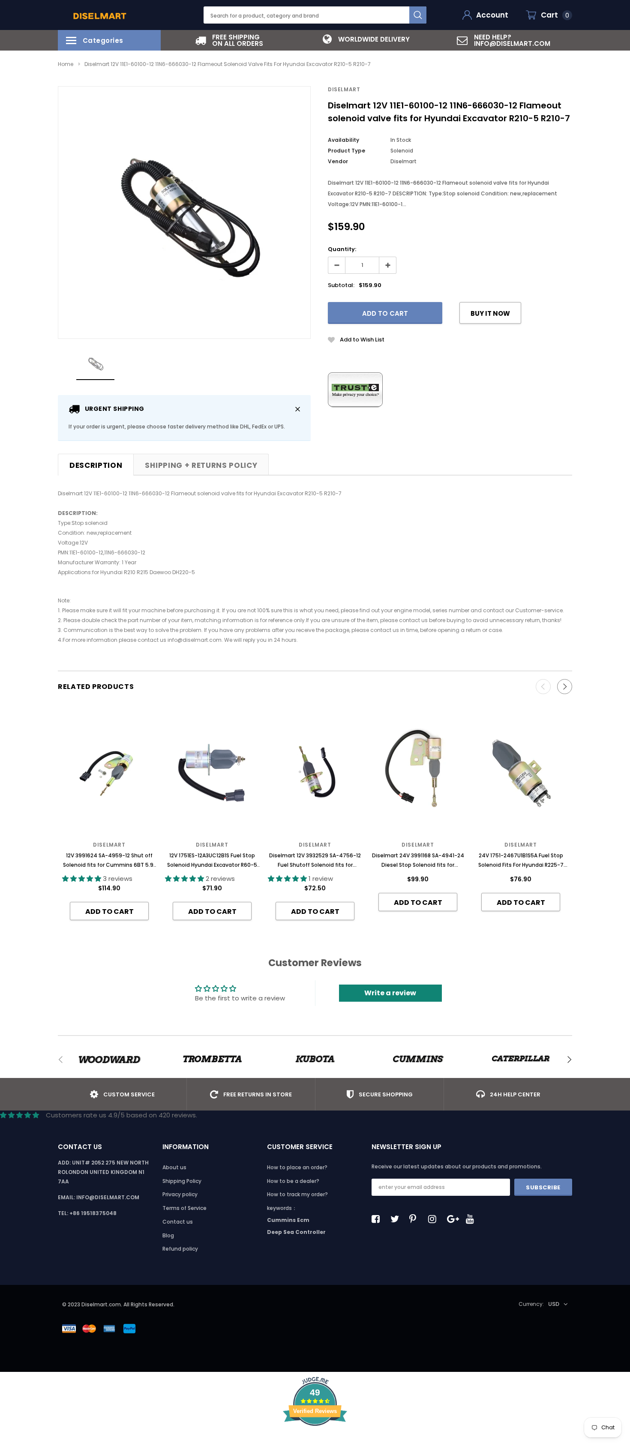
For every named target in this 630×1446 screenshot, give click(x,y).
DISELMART (315, 844)
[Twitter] (396, 1219)
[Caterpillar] (521, 1059)
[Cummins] (418, 1059)
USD (553, 1304)
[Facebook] (378, 1219)
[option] (229, 40)
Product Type (346, 150)
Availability (343, 140)
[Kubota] (315, 1059)
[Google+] (453, 1219)
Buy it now (490, 313)
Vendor (338, 161)
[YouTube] (472, 1219)
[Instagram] (434, 1219)
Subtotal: (341, 285)
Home (65, 64)
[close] (297, 409)
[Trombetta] (212, 1059)
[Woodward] (109, 1059)
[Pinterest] (415, 1219)
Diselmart (344, 89)
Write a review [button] (390, 993)
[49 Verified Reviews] (315, 1441)
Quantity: (342, 249)
